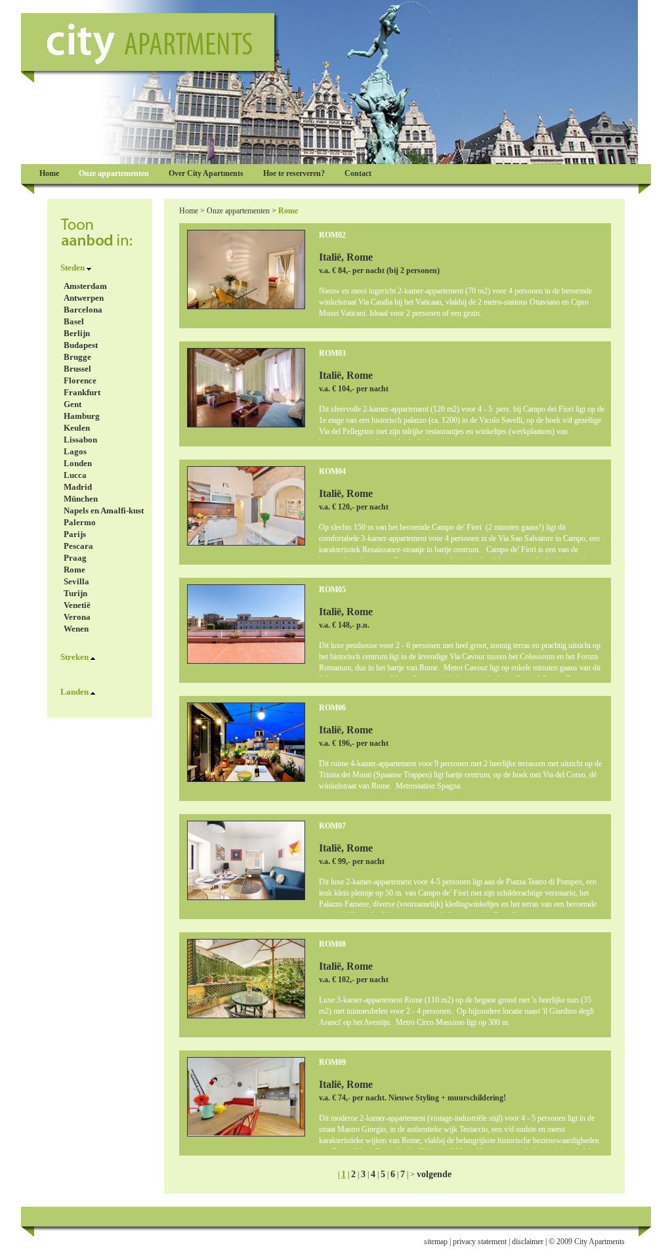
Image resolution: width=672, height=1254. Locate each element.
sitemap (436, 1241)
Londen (78, 463)
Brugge (77, 357)
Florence (80, 380)
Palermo (80, 522)
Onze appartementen (238, 210)
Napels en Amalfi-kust (104, 510)
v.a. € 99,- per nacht (352, 861)
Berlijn (77, 333)
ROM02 (332, 235)
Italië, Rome (346, 257)
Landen (74, 692)
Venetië (77, 605)
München (81, 499)
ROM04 (332, 471)
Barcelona (83, 309)
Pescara (78, 546)
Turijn (75, 593)
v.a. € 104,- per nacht (353, 388)
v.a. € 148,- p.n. (344, 625)
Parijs (75, 534)
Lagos (75, 451)
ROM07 (332, 826)
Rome (74, 569)
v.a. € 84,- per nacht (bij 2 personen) (379, 270)
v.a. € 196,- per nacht (353, 743)
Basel (74, 321)
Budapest (81, 345)
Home (188, 210)
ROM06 (332, 707)
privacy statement (480, 1241)
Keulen (77, 428)
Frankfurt (82, 392)
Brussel (77, 369)
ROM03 (332, 353)
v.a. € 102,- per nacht (353, 979)
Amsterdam (85, 286)
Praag (75, 558)
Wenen (76, 629)
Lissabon (80, 439)
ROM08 (332, 944)
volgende (434, 1174)
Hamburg (82, 416)
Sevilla (76, 581)
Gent (72, 404)
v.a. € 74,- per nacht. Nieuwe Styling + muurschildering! (412, 1097)
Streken (74, 657)
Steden (72, 267)
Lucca (75, 475)
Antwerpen (84, 298)
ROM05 (332, 589)
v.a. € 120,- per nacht (353, 506)
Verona (77, 617)
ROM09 (332, 1062)
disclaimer (527, 1241)
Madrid (78, 487)
